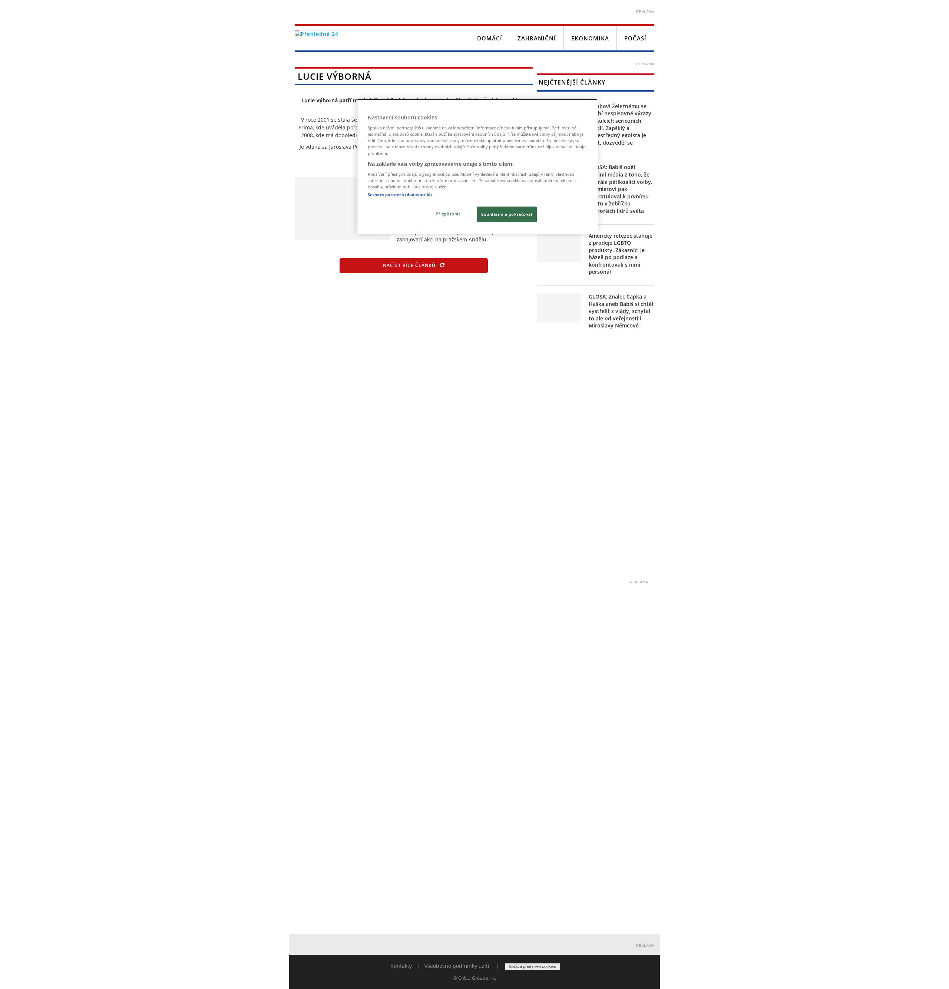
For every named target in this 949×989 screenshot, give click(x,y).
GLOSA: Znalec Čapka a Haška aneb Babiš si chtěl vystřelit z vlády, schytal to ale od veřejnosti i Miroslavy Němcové (621, 311)
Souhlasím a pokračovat (507, 214)
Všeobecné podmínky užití (456, 965)
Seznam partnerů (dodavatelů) (400, 194)
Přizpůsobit (448, 214)
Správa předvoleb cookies (532, 966)
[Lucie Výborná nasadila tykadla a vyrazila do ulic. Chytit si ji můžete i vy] (342, 208)
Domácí (489, 38)
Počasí (635, 38)
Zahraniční (537, 38)
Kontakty (401, 965)
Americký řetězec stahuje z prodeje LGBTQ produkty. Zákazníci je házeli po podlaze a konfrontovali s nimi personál (620, 254)
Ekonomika (590, 38)
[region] (477, 166)
